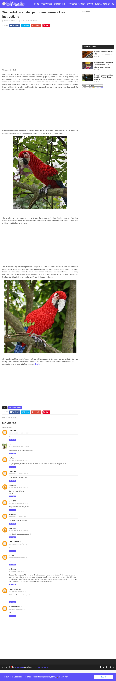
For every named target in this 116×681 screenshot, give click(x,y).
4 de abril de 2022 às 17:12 (17, 609)
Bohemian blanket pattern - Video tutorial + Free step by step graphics (103, 65)
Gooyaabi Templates (41, 667)
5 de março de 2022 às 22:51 (17, 591)
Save (48, 25)
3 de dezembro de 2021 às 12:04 (18, 530)
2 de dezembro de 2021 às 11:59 (18, 474)
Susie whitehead (15, 607)
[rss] (113, 667)
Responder (12, 439)
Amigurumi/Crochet (15, 407)
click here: (38, 364)
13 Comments (32, 21)
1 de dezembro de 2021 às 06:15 (18, 460)
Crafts (90, 4)
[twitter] (103, 667)
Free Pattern (46, 4)
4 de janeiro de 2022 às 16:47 (18, 544)
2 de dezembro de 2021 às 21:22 (18, 487)
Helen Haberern (15, 589)
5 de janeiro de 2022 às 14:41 (18, 571)
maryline (12, 514)
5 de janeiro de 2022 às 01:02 (18, 558)
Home (36, 4)
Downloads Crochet (76, 4)
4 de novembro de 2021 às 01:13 (19, 433)
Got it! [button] (103, 677)
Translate (99, 87)
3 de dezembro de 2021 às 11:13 (18, 517)
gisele (11, 555)
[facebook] (100, 667)
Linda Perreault (15, 542)
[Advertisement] (40, 48)
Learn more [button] (64, 677)
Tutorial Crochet (102, 4)
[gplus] (107, 667)
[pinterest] (110, 667)
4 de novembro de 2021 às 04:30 (19, 446)
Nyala (11, 458)
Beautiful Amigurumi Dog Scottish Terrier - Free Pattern (103, 77)
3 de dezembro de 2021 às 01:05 (18, 503)
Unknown (12, 431)
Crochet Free (59, 4)
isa (10, 444)
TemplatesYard (19, 667)
